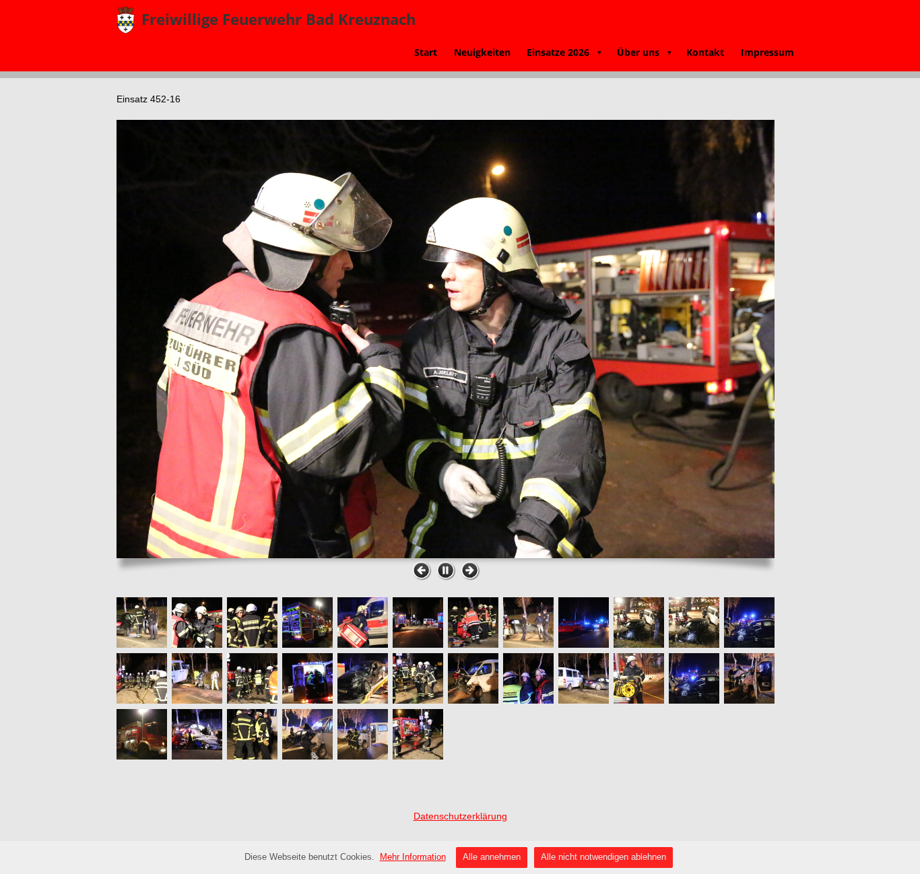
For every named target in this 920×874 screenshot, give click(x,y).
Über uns (645, 52)
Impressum (767, 52)
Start (425, 52)
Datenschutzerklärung (460, 816)
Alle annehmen (492, 857)
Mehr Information (413, 857)
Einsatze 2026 (565, 52)
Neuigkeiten (482, 52)
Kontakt (705, 52)
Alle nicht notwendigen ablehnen (603, 857)
